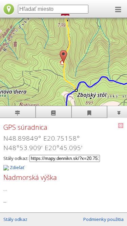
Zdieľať (16, 167)
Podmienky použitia (103, 219)
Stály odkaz (15, 219)
